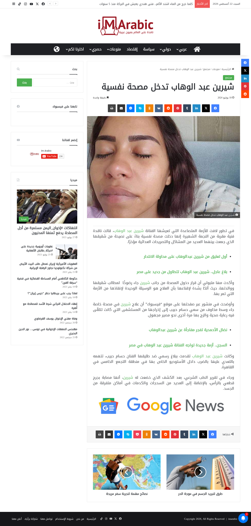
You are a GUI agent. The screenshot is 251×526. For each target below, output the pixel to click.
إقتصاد (132, 49)
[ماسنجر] (131, 108)
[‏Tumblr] (187, 108)
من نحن (80, 518)
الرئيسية (227, 69)
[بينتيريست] (178, 108)
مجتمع (206, 69)
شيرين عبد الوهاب (129, 230)
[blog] (125, 25)
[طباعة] (112, 108)
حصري (97, 49)
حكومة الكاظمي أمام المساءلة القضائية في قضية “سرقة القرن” (47, 280)
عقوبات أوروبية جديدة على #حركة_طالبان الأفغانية (37, 248)
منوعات (115, 49)
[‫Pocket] (137, 434)
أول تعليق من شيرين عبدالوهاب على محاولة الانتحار (185, 256)
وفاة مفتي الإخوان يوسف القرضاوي (55, 318)
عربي (183, 49)
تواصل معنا (46, 518)
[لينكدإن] (196, 108)
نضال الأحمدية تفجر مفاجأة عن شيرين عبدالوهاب (188, 329)
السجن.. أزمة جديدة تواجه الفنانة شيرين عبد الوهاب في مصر (178, 345)
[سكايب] (140, 108)
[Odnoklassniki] (149, 108)
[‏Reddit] (168, 108)
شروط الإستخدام (64, 518)
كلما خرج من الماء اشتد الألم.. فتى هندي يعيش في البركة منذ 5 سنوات (146, 4)
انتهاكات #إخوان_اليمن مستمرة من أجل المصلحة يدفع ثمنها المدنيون (47, 230)
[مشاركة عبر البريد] (121, 108)
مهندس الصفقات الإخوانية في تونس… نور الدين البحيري (48, 331)
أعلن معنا (17, 518)
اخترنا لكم (76, 49)
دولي (166, 49)
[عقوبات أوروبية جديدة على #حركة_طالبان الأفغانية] (66, 251)
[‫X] (206, 108)
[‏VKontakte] (159, 108)
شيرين (145, 282)
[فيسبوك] (215, 108)
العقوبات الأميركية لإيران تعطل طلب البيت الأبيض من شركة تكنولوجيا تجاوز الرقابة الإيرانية (48, 266)
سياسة (149, 49)
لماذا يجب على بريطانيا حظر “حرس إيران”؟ (52, 293)
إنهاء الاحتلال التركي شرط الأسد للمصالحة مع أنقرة (50, 306)
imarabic (232, 518)
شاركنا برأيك (31, 518)
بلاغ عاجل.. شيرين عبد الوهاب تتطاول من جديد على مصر (182, 271)
